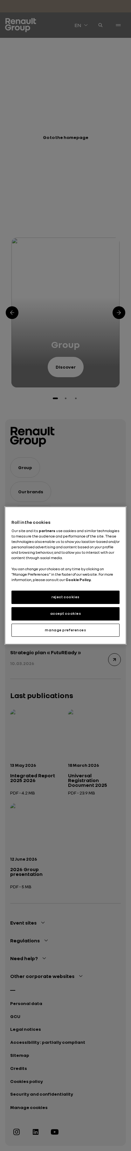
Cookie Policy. (78, 580)
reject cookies (65, 597)
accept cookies (65, 613)
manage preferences (65, 630)
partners (47, 531)
